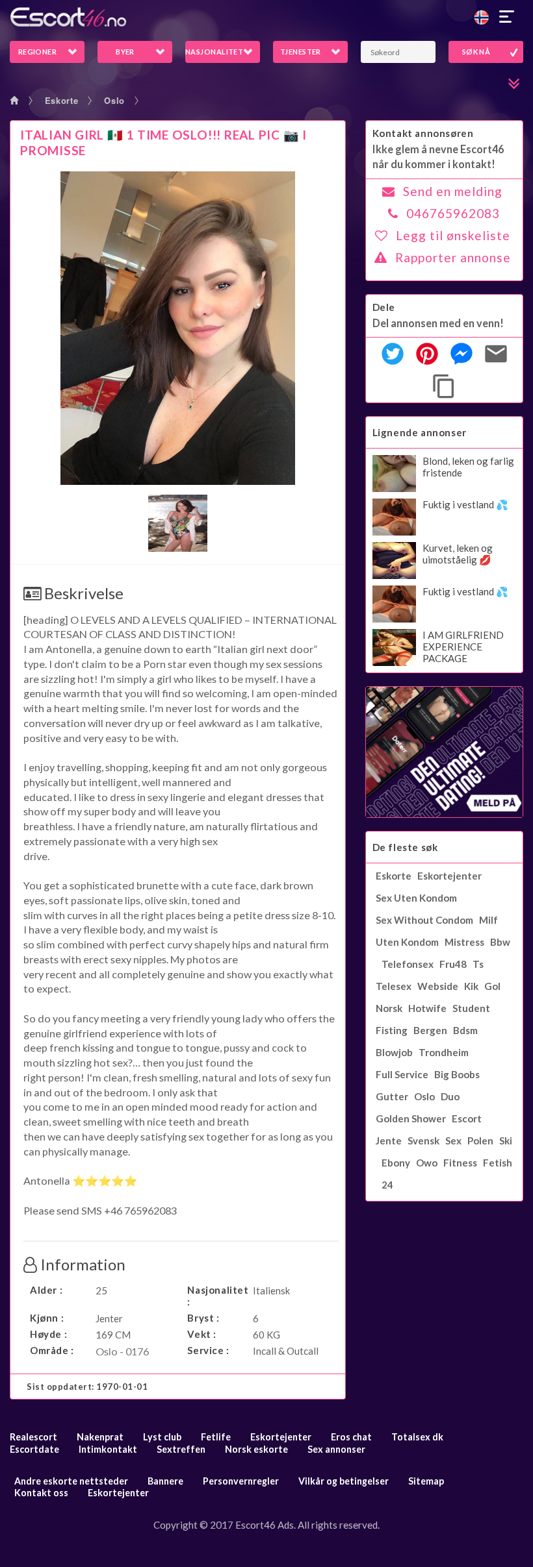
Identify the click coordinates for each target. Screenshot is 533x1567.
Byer (125, 51)
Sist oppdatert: (87, 1386)
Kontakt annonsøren (423, 133)
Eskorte (62, 100)
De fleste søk (405, 847)
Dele (383, 307)
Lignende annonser (419, 432)
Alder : (46, 1290)
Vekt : (201, 1334)
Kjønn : (47, 1318)
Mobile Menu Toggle (507, 17)
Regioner (37, 51)
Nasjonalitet (214, 51)
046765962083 (453, 213)
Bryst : (203, 1318)
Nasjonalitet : (216, 1295)
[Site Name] (266, 17)
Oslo (114, 100)
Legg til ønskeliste (453, 235)
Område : (52, 1350)
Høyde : (48, 1334)
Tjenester (300, 51)
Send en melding (452, 191)
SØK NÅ (476, 51)
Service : (208, 1350)
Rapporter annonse (453, 257)
